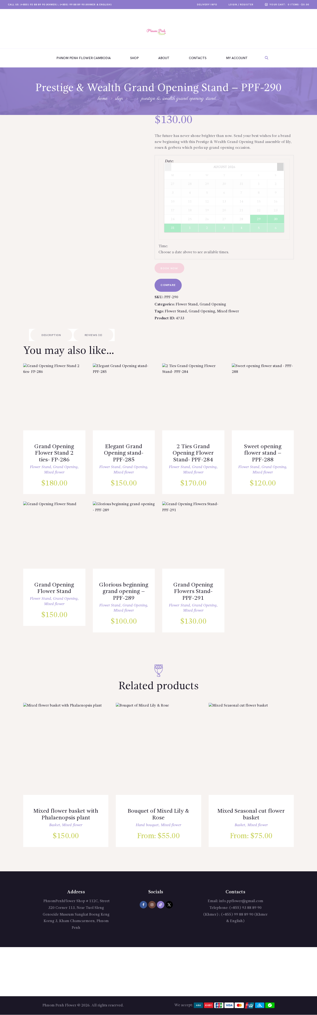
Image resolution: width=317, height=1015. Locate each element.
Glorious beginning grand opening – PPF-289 (123, 591)
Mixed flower (228, 311)
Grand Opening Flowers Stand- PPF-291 (193, 591)
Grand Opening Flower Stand (54, 588)
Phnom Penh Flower (59, 1005)
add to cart (58, 414)
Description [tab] (51, 335)
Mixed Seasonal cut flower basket (251, 814)
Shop (119, 98)
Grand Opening (213, 304)
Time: (163, 246)
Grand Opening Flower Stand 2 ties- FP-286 (54, 453)
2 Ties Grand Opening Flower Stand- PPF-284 (193, 453)
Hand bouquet (147, 825)
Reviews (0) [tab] (93, 335)
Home (102, 98)
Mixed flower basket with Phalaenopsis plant (65, 814)
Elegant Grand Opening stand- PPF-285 (123, 453)
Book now (169, 268)
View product (58, 401)
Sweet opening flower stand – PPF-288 (262, 453)
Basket (54, 825)
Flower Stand (187, 304)
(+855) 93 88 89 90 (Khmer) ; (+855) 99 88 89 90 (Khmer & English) (235, 914)
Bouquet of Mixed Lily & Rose (158, 814)
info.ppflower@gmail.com (241, 901)
